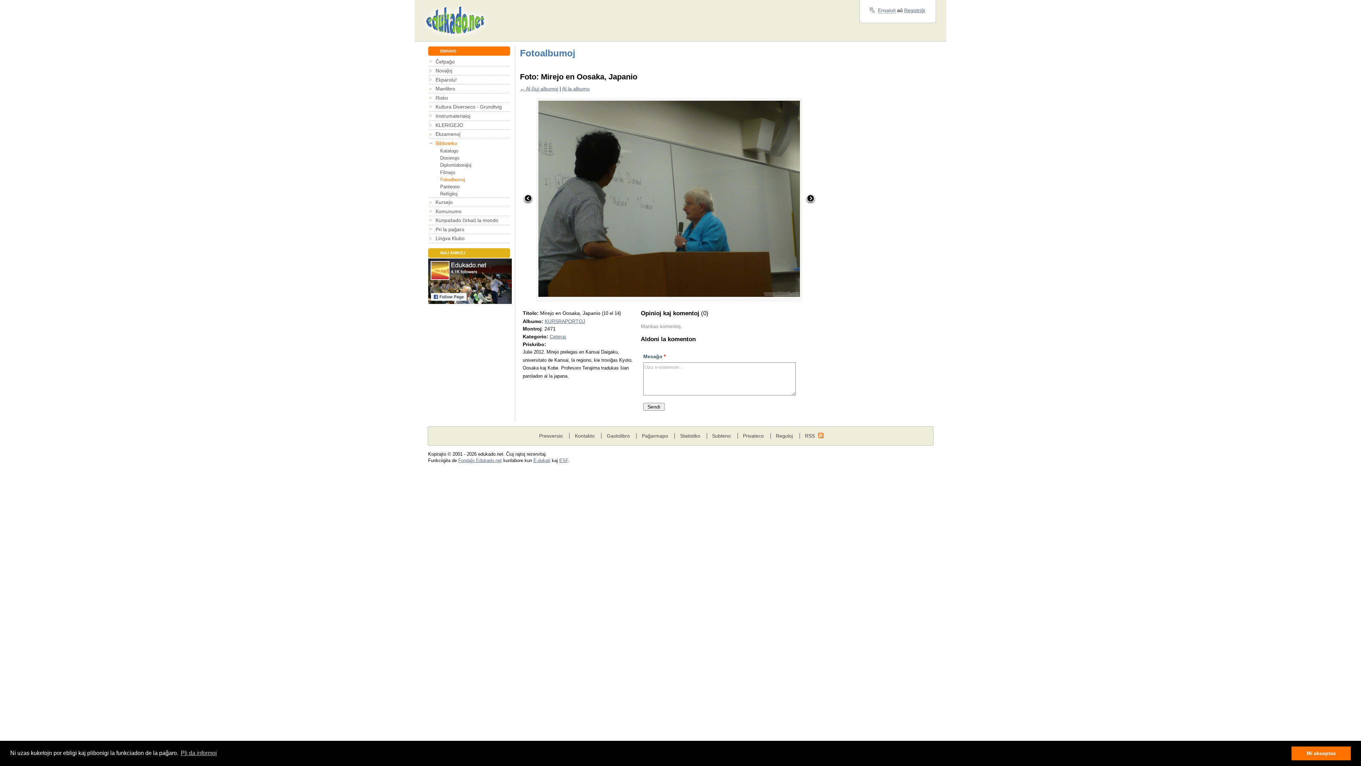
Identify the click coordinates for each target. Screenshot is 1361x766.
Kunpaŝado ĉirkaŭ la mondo (467, 220)
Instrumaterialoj (453, 116)
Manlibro (445, 88)
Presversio (551, 436)
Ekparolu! (446, 80)
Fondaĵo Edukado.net (480, 460)
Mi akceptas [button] (1321, 753)
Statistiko (690, 436)
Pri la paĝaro (450, 229)
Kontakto (585, 436)
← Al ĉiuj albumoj (539, 88)
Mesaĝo (654, 356)
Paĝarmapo (655, 436)
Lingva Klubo (450, 238)
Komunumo (448, 211)
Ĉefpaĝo (445, 62)
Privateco (753, 436)
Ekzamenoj (448, 134)
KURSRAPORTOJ (565, 321)
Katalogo (449, 151)
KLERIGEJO (449, 125)
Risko (442, 98)
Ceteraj (558, 336)
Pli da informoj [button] (199, 753)
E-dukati (541, 460)
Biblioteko (446, 143)
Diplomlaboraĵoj (455, 165)
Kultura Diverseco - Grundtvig (469, 107)
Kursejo (444, 202)
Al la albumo (576, 88)
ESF (563, 460)
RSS (810, 436)
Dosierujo (449, 158)
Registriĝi (914, 10)
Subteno (721, 436)
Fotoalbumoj (452, 179)
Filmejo (447, 172)
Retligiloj (449, 193)
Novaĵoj (444, 70)
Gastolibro (618, 436)
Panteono (450, 186)
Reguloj (784, 436)
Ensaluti (887, 10)
